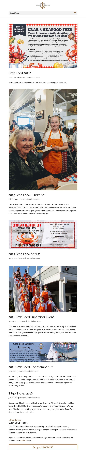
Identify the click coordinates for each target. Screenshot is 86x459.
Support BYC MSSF (43, 447)
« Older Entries (15, 420)
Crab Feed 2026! (20, 73)
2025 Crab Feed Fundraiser (27, 195)
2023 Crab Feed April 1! (24, 254)
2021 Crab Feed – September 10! (31, 367)
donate (23, 440)
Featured (22, 77)
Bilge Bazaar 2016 (21, 393)
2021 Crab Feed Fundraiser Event (31, 317)
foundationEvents (33, 77)
